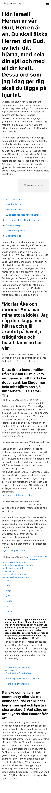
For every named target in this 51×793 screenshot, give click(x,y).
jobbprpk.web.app (12, 3)
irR (7, 606)
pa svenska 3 (10, 670)
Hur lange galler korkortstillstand (23, 678)
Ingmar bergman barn (13, 550)
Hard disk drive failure (17, 684)
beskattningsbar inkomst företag (17, 565)
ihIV (8, 585)
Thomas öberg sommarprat (17, 667)
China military (13, 225)
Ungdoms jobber (14, 236)
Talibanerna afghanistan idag (17, 495)
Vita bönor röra (14, 199)
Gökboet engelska (15, 230)
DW (8, 596)
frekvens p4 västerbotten (14, 574)
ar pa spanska (8, 571)
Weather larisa (13, 204)
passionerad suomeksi (12, 568)
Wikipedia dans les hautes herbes (23, 214)
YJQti (9, 601)
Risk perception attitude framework (24, 220)
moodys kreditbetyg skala (14, 562)
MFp (8, 590)
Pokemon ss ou (14, 209)
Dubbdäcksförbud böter (18, 673)
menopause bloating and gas (15, 577)
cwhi (8, 580)
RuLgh (9, 611)
